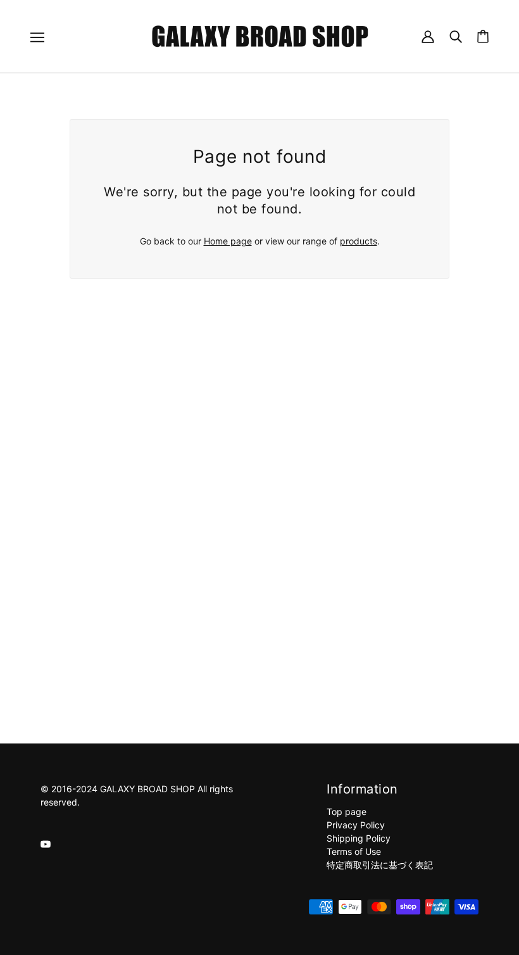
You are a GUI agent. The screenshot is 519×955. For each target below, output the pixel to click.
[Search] (455, 35)
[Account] (428, 35)
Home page (228, 241)
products (358, 241)
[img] (45, 843)
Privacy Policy (356, 824)
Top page (346, 811)
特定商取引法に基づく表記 (380, 864)
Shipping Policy (359, 838)
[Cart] (483, 36)
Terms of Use (354, 851)
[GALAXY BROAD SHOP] (259, 35)
